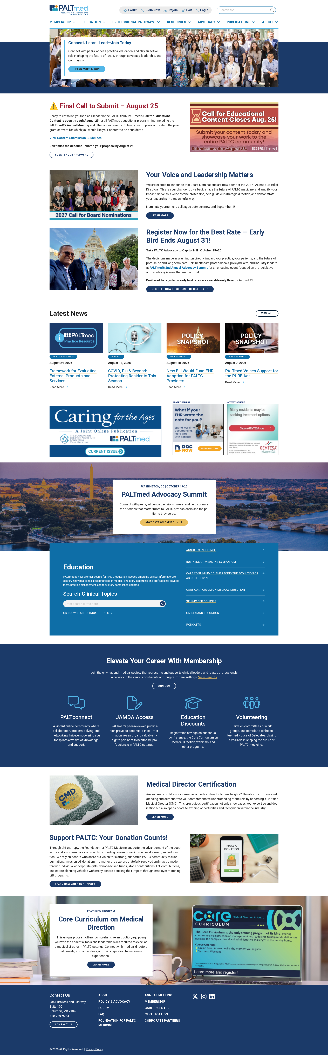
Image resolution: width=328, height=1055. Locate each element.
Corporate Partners (162, 1020)
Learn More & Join (87, 69)
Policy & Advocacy (114, 1001)
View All (267, 313)
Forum (133, 10)
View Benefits (207, 677)
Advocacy (206, 22)
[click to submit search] (272, 10)
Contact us (63, 1024)
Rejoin (173, 10)
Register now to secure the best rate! (180, 289)
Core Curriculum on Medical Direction (215, 589)
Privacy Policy (94, 1049)
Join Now (153, 10)
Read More (57, 387)
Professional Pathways (133, 22)
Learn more (160, 817)
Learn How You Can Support (75, 884)
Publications (239, 22)
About (267, 22)
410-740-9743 (59, 1016)
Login (204, 10)
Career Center (157, 1008)
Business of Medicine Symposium (211, 561)
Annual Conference (201, 550)
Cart (189, 10)
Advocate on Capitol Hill (164, 522)
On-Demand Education (202, 613)
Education (92, 22)
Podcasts (193, 624)
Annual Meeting (158, 995)
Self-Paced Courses (201, 601)
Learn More (160, 215)
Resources (176, 22)
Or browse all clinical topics (86, 613)
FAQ (101, 1014)
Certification (156, 1014)
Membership (60, 22)
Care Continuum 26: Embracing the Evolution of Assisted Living (222, 576)
